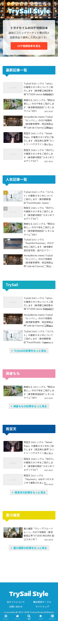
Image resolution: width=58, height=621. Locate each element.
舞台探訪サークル (42, 601)
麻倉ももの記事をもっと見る (29, 406)
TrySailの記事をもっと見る (29, 351)
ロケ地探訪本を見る (29, 46)
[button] (52, 486)
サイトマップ (42, 606)
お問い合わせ (16, 606)
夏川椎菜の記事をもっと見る (29, 548)
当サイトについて (16, 601)
